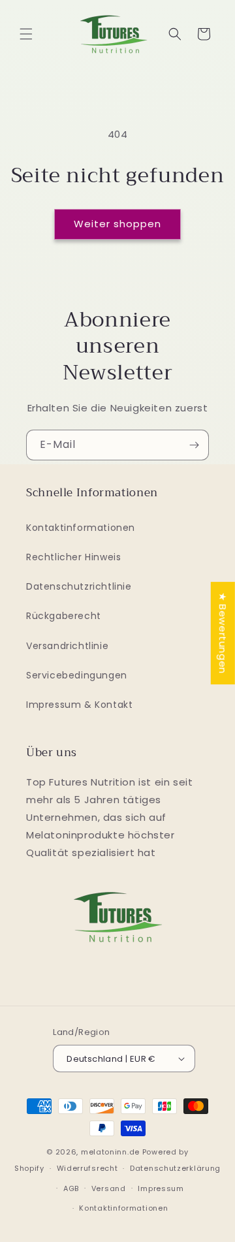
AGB (71, 1188)
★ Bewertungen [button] (223, 633)
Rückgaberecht (63, 615)
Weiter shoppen (117, 224)
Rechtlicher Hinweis (73, 557)
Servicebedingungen (76, 675)
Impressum (160, 1188)
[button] (26, 34)
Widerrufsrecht (87, 1168)
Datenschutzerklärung (175, 1168)
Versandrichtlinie (67, 645)
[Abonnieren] (194, 445)
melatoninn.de (110, 1152)
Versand (108, 1188)
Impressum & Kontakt (79, 704)
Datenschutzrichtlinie (79, 586)
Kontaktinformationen (80, 527)
